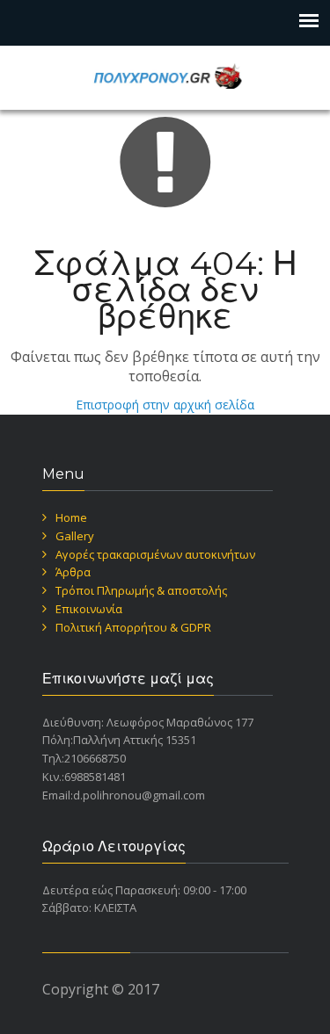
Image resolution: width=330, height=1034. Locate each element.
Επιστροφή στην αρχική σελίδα (165, 404)
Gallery (74, 536)
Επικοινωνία (88, 609)
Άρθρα (73, 572)
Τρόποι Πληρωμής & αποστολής (141, 590)
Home (71, 517)
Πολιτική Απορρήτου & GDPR (133, 627)
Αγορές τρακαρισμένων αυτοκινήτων (155, 554)
